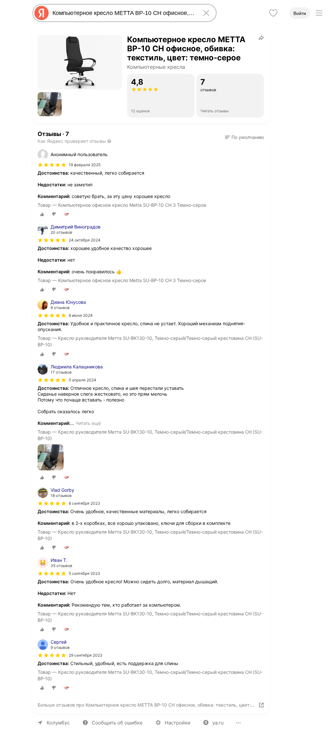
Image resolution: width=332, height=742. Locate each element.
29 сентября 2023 (85, 655)
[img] (52, 164)
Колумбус (58, 723)
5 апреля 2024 (82, 379)
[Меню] (319, 12)
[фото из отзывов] (51, 457)
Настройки (177, 723)
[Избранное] (273, 13)
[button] (50, 104)
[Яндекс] (41, 13)
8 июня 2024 (81, 315)
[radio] (42, 214)
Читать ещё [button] (88, 423)
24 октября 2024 (85, 240)
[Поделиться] (261, 37)
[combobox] (123, 13)
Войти (299, 13)
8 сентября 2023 (84, 503)
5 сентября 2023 (84, 573)
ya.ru (218, 723)
